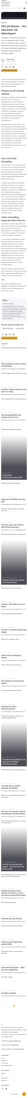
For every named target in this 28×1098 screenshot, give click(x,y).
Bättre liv (9, 653)
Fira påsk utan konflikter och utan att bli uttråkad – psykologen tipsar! (13, 762)
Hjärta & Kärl (8, 522)
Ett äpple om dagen (8, 993)
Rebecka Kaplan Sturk (15, 1041)
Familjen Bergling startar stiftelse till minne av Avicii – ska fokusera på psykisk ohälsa (13, 893)
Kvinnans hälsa (12, 757)
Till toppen (15, 1094)
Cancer (9, 472)
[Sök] (20, 8)
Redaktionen (4, 1060)
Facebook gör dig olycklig (11, 919)
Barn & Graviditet (11, 939)
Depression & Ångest (7, 328)
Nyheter (3, 1073)
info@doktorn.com (19, 1049)
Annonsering (4, 1063)
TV (2, 1075)
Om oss (3, 1058)
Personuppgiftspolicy (6, 1065)
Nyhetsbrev (4, 1080)
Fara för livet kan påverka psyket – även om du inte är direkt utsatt (13, 866)
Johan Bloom (14, 1045)
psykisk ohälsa (20, 328)
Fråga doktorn (5, 1078)
